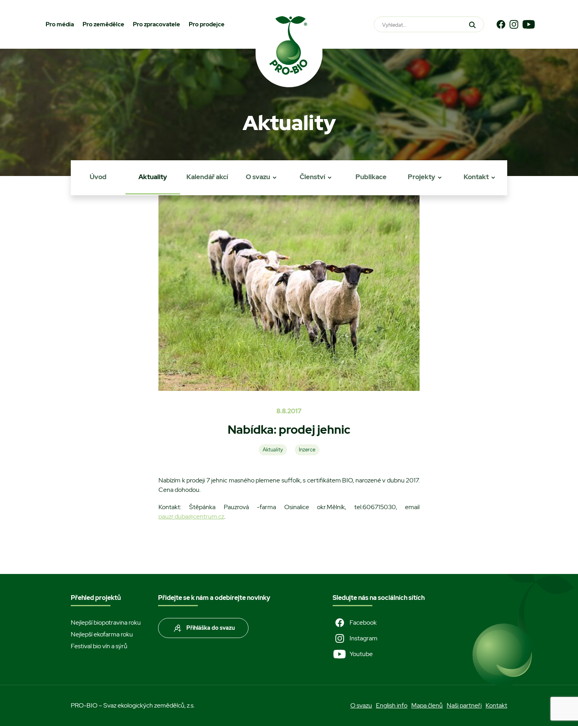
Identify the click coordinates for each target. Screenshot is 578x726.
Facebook (363, 622)
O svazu (258, 176)
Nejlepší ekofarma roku (102, 634)
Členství (312, 176)
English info (391, 705)
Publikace (371, 176)
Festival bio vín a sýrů (99, 646)
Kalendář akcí (207, 176)
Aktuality (152, 176)
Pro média (60, 24)
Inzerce (307, 449)
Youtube (361, 654)
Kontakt (476, 176)
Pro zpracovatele (156, 24)
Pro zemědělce (103, 24)
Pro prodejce (207, 24)
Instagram (363, 638)
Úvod (98, 176)
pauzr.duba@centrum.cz (191, 516)
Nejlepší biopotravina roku (106, 622)
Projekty (421, 176)
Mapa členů (427, 705)
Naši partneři (464, 705)
